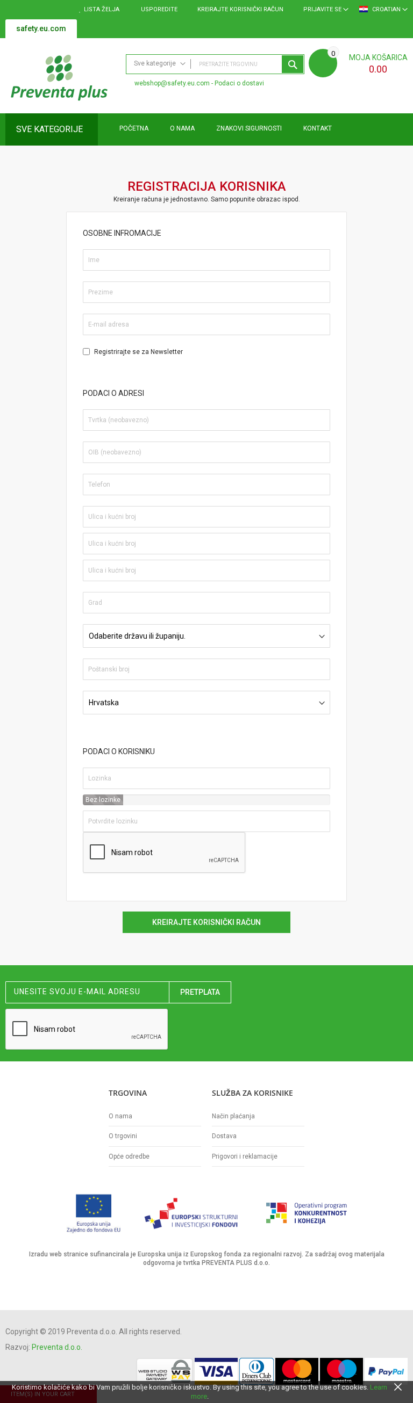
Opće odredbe (129, 1156)
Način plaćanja (233, 1116)
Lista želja (101, 9)
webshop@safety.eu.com (172, 83)
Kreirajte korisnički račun (240, 9)
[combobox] (215, 64)
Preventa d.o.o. (57, 1347)
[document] (206, 1392)
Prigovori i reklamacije (244, 1156)
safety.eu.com (41, 28)
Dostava (224, 1136)
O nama (120, 1116)
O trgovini (123, 1136)
